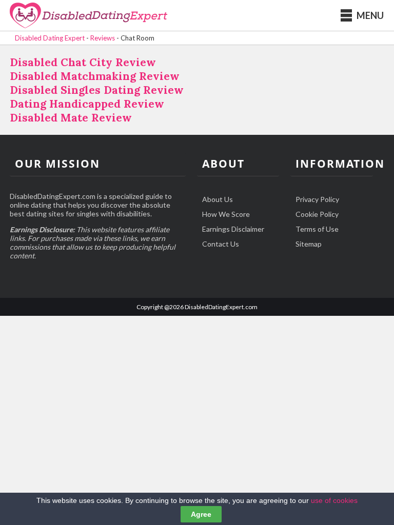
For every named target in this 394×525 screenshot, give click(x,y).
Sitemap (309, 243)
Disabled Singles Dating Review (97, 90)
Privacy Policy (317, 199)
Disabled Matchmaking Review (95, 76)
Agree (201, 514)
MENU (370, 15)
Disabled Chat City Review (83, 62)
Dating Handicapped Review (87, 104)
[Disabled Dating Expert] (88, 16)
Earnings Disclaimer (233, 229)
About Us (217, 199)
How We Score (226, 214)
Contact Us (220, 243)
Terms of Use (317, 229)
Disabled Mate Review (71, 118)
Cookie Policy (317, 214)
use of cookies (334, 500)
